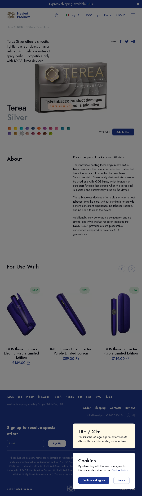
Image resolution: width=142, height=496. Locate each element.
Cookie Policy (119, 470)
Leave (121, 480)
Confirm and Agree (93, 480)
